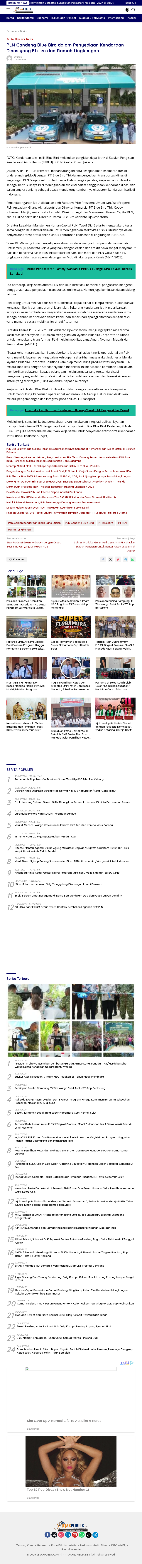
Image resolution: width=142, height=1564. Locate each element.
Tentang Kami (24, 1545)
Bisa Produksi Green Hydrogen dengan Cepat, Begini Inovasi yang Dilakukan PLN (33, 542)
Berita (10, 39)
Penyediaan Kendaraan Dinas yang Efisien (34, 523)
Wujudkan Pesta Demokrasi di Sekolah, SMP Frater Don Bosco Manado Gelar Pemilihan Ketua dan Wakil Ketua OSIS (70, 734)
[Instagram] (61, 1535)
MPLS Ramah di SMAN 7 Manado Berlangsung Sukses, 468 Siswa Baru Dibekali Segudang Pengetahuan (69, 1216)
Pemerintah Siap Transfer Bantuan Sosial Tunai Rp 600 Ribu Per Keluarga (60, 779)
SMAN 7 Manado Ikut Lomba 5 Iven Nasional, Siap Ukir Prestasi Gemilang (59, 1265)
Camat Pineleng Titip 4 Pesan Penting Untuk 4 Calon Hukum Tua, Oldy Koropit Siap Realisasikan (75, 1303)
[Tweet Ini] (110, 559)
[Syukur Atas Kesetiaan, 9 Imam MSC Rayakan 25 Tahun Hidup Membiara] (71, 586)
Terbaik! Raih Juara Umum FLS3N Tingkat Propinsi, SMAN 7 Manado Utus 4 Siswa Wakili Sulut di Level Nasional (114, 645)
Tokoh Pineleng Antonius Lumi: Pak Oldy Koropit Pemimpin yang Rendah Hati (64, 1326)
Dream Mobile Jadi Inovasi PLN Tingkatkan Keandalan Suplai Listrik (47, 507)
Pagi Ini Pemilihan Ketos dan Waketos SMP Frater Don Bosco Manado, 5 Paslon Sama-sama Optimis (70, 686)
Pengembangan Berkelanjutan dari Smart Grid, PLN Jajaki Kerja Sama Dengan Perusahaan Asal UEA (68, 471)
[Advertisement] (71, 942)
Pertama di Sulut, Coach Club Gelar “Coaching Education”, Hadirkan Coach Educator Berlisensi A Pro (113, 686)
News (29, 39)
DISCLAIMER (118, 1545)
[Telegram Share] (125, 559)
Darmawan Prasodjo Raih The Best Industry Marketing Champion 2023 (50, 486)
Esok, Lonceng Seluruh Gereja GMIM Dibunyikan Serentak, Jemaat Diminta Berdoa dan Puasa (72, 802)
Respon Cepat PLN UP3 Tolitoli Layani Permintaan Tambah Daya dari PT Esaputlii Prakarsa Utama (66, 512)
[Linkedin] (68, 1535)
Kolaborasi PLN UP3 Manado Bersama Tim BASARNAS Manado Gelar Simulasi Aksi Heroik (61, 497)
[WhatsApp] (82, 1535)
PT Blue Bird (106, 523)
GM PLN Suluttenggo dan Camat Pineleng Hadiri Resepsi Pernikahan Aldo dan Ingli (65, 1228)
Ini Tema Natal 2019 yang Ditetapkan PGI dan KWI (45, 836)
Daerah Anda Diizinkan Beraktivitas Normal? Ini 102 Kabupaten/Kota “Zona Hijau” (65, 790)
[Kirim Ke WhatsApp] (133, 559)
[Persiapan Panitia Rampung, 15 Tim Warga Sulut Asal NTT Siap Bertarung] (115, 586)
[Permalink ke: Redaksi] (9, 58)
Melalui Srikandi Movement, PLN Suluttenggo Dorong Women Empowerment (53, 502)
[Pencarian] (133, 10)
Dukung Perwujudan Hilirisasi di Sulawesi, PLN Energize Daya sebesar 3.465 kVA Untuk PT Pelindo (66, 481)
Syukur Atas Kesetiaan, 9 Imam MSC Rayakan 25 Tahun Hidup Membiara (70, 604)
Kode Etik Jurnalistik (63, 1545)
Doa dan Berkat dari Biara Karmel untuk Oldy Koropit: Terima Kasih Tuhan (61, 1315)
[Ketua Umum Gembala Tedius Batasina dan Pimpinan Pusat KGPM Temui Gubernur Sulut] (26, 709)
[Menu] (8, 10)
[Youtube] (75, 1535)
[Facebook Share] (103, 559)
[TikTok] (89, 1535)
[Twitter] (54, 1535)
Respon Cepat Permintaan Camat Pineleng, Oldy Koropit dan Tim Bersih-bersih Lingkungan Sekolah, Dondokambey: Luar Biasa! (71, 1292)
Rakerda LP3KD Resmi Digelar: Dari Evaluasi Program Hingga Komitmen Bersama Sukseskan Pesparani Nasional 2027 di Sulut (25, 645)
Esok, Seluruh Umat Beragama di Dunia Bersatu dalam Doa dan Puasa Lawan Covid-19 (68, 895)
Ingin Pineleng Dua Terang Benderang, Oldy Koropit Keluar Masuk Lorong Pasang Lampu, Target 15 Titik (74, 1278)
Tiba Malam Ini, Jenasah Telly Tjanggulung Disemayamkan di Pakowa (59, 884)
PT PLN (122, 523)
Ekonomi (20, 39)
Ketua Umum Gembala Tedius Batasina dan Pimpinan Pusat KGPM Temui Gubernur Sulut (24, 727)
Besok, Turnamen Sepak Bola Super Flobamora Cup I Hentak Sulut (70, 645)
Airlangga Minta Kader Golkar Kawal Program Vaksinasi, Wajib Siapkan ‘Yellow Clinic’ (67, 872)
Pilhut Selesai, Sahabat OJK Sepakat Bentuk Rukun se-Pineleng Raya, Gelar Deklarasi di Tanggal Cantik (74, 1241)
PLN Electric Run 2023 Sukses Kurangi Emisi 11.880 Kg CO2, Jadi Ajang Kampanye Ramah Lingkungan (68, 476)
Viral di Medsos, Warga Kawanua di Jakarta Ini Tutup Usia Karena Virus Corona (64, 825)
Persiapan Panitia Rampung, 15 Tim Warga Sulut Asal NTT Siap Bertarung (114, 604)
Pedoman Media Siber (93, 1545)
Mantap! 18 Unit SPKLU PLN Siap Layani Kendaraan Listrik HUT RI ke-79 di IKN (53, 466)
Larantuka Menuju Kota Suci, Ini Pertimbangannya (45, 813)
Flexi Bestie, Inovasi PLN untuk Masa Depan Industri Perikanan (44, 492)
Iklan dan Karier (71, 1549)
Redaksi (18, 57)
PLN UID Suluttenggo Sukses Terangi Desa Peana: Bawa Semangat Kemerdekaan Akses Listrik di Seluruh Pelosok (70, 450)
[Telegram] (95, 1535)
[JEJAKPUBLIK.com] (22, 10)
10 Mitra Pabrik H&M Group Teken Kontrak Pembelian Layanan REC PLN (59, 907)
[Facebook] (47, 1535)
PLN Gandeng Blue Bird (79, 523)
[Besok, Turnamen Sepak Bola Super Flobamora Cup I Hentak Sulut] (71, 627)
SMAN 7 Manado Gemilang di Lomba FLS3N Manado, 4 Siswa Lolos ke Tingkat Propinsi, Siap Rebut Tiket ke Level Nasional (71, 1254)
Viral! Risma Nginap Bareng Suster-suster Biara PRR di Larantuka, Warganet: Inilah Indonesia (72, 861)
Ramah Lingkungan (20, 529)
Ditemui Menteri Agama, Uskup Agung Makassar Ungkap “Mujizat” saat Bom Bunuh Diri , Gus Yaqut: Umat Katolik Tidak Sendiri (72, 849)
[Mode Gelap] (127, 10)
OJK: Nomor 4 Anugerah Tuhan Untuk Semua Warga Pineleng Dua (57, 1338)
